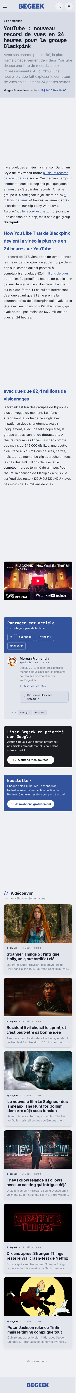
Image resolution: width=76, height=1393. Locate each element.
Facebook (25, 637)
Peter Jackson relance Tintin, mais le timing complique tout (34, 1345)
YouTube (40, 724)
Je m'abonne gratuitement (33, 820)
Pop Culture (14, 21)
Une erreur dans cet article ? (39, 708)
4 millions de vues (55, 273)
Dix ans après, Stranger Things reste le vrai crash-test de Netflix (35, 1271)
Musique (25, 724)
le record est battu (36, 211)
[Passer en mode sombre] (69, 6)
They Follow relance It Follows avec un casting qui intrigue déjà (37, 1196)
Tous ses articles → (36, 686)
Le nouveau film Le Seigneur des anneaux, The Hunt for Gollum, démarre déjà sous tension (33, 1120)
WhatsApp (16, 645)
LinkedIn (45, 637)
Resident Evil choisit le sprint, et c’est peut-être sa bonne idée (36, 1043)
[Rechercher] (59, 6)
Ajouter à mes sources (33, 771)
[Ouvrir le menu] (5, 6)
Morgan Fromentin (15, 90)
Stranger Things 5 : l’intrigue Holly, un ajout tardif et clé (33, 971)
